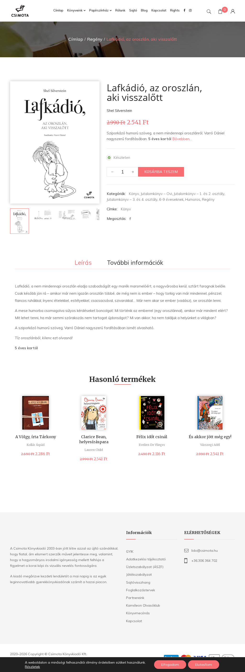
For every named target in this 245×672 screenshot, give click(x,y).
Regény (94, 39)
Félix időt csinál (151, 436)
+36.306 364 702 (204, 560)
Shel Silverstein (119, 110)
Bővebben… (182, 139)
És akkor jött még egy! (210, 436)
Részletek (32, 667)
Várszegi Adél (210, 445)
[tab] (83, 263)
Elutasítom (203, 664)
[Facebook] (131, 219)
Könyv (134, 193)
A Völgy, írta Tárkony (35, 436)
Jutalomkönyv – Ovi (156, 193)
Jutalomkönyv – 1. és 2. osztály (199, 193)
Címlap (75, 39)
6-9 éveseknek (171, 199)
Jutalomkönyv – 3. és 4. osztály (132, 199)
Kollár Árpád (36, 445)
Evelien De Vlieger (152, 445)
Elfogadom (170, 664)
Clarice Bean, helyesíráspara (93, 439)
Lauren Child (93, 450)
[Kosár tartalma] (220, 12)
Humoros (192, 199)
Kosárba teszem (161, 171)
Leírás (83, 262)
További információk (135, 262)
